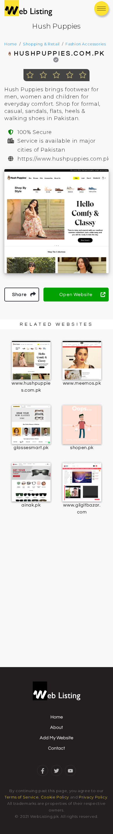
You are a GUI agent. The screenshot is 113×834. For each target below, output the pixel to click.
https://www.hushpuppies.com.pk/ (64, 159)
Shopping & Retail (41, 44)
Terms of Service (22, 797)
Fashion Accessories (85, 44)
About (56, 727)
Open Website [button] (75, 294)
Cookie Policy (55, 797)
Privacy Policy (93, 797)
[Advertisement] (56, 604)
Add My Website (56, 738)
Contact (56, 748)
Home (10, 44)
